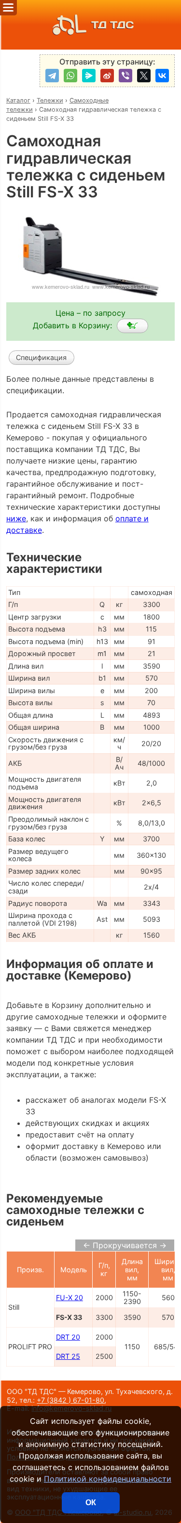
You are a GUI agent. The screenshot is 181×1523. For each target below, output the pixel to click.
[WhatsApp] (70, 75)
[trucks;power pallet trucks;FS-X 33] (132, 326)
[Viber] (125, 75)
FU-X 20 (69, 1297)
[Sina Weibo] (107, 75)
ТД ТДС (112, 24)
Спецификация (41, 357)
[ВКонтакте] (162, 75)
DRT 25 (68, 1356)
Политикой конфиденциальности (107, 1479)
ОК (90, 1502)
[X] (144, 75)
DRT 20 (68, 1337)
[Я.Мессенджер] (89, 75)
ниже (16, 518)
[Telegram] (52, 75)
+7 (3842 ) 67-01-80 (70, 1400)
